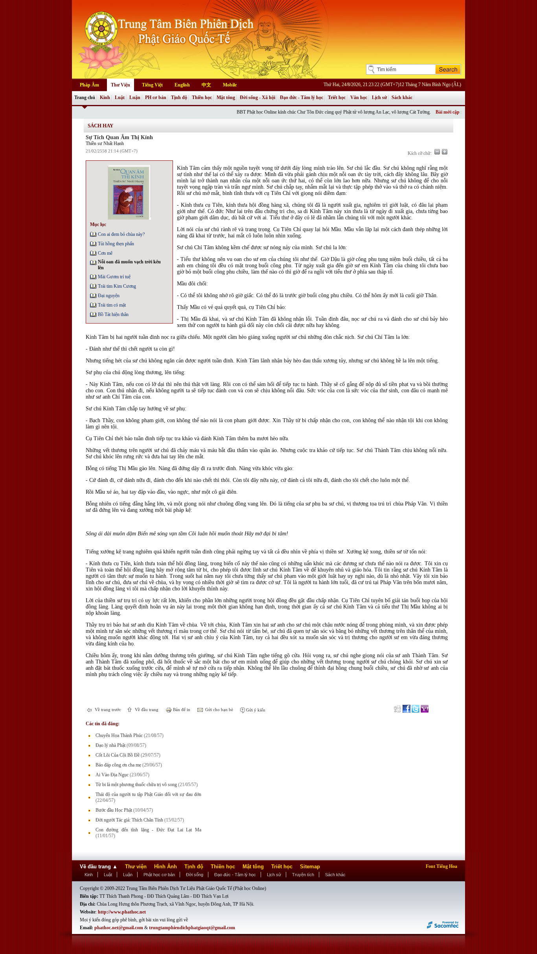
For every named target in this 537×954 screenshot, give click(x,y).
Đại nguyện (109, 295)
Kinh (105, 97)
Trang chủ (84, 97)
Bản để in (181, 709)
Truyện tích (303, 874)
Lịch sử (379, 97)
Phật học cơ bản (159, 874)
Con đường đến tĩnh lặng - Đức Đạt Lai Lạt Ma (148, 830)
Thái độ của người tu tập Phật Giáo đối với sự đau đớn (148, 794)
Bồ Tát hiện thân (113, 314)
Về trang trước (107, 709)
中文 (206, 85)
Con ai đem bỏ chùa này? (121, 234)
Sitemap (310, 866)
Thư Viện (120, 85)
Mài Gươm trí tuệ (114, 276)
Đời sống (194, 874)
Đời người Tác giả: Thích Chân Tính (129, 820)
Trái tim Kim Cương (117, 286)
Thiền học (202, 97)
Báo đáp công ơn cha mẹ (118, 765)
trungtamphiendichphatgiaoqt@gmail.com (192, 927)
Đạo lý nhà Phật (110, 745)
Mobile (230, 85)
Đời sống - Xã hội (257, 97)
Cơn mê (105, 253)
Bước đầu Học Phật (114, 810)
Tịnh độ (179, 97)
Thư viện (136, 866)
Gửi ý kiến (255, 710)
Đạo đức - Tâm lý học (301, 97)
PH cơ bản (155, 97)
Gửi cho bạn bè (218, 709)
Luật (120, 97)
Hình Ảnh (165, 866)
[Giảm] (437, 152)
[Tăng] (444, 152)
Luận (134, 97)
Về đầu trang (146, 709)
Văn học (358, 97)
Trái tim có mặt (112, 305)
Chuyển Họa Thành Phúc (119, 735)
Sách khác (402, 97)
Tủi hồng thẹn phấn (116, 243)
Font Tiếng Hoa (441, 866)
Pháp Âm (89, 85)
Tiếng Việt (152, 85)
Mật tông (226, 97)
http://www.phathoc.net (122, 912)
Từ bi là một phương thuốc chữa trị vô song (136, 784)
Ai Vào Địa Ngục (112, 775)
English (182, 85)
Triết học (337, 97)
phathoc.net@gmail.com (118, 927)
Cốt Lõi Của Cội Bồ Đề (118, 755)
